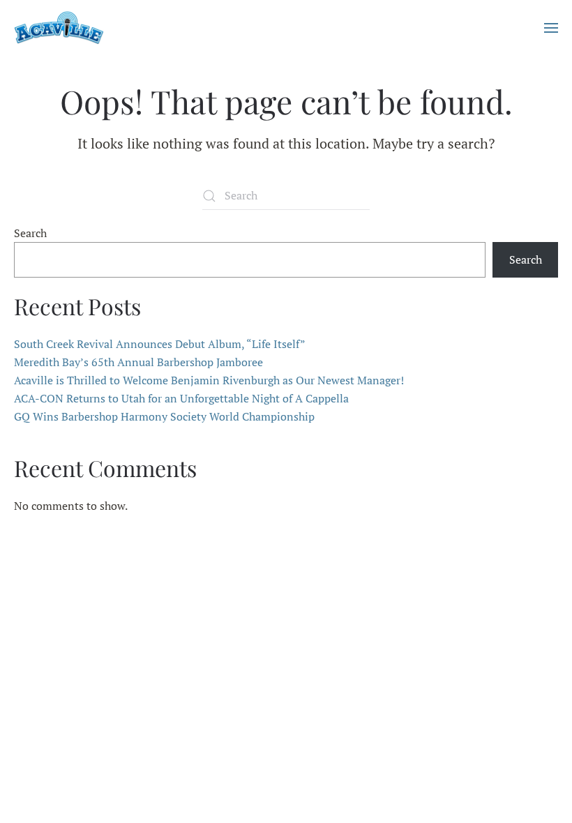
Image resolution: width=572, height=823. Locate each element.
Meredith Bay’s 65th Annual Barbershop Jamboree (138, 362)
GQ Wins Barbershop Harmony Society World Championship (164, 416)
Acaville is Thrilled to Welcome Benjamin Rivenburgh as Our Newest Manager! (209, 380)
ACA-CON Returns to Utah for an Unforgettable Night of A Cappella (181, 398)
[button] (551, 28)
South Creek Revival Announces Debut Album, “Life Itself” (160, 344)
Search (30, 233)
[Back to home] (59, 28)
